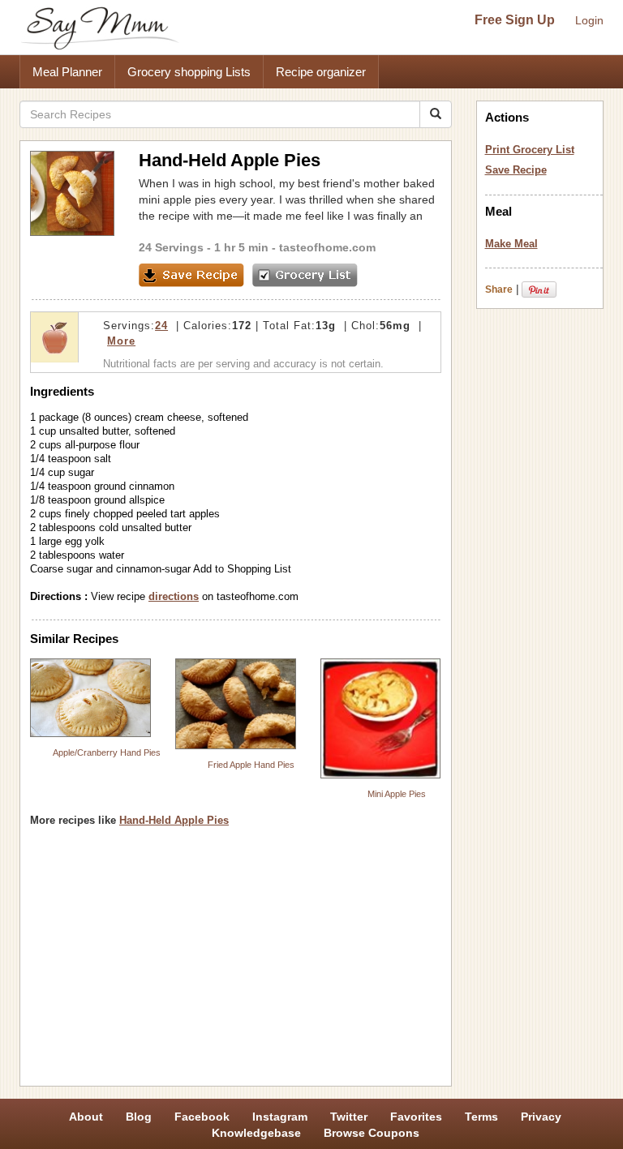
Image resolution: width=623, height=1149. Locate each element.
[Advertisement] (235, 962)
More (121, 341)
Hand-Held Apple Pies (174, 820)
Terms (481, 1116)
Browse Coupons (371, 1132)
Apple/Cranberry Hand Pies (107, 752)
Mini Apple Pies (396, 794)
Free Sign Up (515, 20)
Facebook (202, 1116)
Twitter (348, 1116)
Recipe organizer (321, 72)
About (86, 1116)
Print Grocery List (529, 150)
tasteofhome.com (327, 247)
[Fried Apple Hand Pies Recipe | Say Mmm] (235, 704)
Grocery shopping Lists (189, 72)
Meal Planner (67, 72)
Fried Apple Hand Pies (251, 765)
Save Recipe (516, 170)
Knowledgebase (256, 1132)
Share (499, 289)
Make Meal (511, 244)
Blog (139, 1116)
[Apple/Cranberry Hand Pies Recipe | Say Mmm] (90, 697)
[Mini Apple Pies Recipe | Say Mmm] (380, 718)
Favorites (416, 1116)
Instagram (279, 1116)
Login (589, 20)
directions (173, 596)
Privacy (541, 1116)
